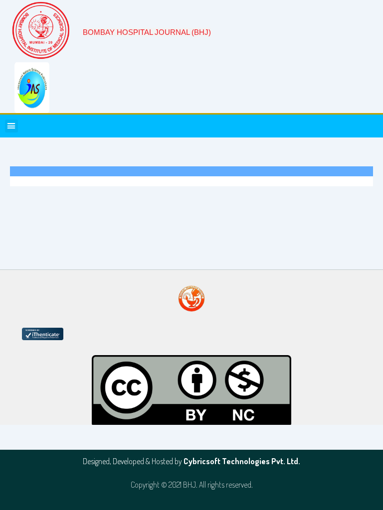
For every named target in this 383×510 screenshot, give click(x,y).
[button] (11, 126)
